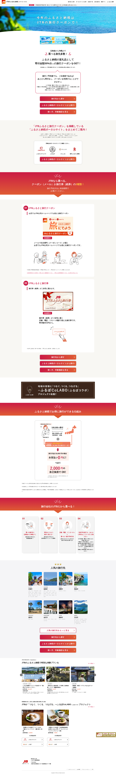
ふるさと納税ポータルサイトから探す (58, 105)
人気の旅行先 (97, 1)
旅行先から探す (71, 1)
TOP (92, 769)
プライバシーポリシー (86, 769)
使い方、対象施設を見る (58, 112)
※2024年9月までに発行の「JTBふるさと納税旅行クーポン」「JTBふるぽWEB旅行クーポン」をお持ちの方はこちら (52, 272)
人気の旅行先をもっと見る (58, 630)
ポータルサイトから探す (81, 1)
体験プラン (103, 1)
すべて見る (90, 663)
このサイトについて (71, 769)
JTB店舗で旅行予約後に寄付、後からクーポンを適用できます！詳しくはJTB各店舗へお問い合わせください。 (56, 5)
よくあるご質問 (110, 1)
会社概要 (78, 769)
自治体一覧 (90, 1)
